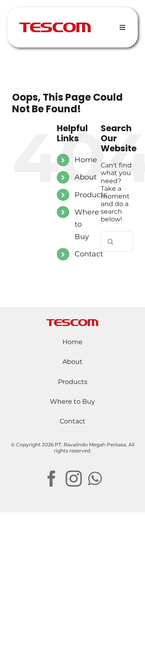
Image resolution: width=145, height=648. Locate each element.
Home (86, 159)
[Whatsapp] (95, 479)
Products (91, 194)
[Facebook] (52, 479)
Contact (89, 254)
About (86, 177)
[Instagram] (74, 479)
